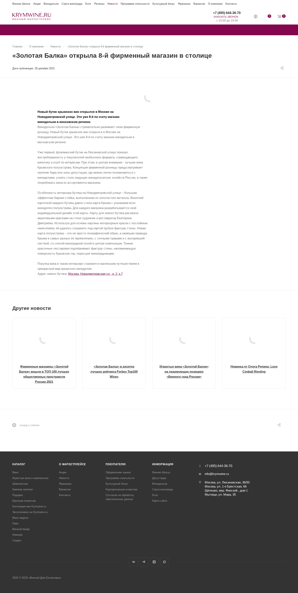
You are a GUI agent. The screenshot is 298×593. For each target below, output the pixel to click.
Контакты (231, 3)
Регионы (99, 3)
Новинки (17, 534)
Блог (88, 3)
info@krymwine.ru (217, 474)
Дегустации (159, 478)
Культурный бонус (163, 3)
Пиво (15, 523)
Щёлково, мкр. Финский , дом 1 (226, 490)
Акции (37, 3)
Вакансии (199, 3)
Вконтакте (133, 562)
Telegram (143, 562)
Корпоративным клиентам (121, 489)
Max (164, 562)
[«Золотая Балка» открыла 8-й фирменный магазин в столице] (149, 97)
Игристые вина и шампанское (30, 478)
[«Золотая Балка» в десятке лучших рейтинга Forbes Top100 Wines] (114, 339)
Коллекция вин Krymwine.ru (29, 506)
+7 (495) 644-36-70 (227, 13)
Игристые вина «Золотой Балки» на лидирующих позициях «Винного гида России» (184, 371)
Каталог (18, 464)
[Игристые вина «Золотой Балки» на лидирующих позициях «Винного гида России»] (184, 339)
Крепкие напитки (22, 489)
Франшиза (184, 3)
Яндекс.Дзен (154, 562)
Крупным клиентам (24, 500)
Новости (112, 3)
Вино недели (20, 517)
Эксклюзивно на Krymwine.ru (30, 512)
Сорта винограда (72, 3)
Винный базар (20, 529)
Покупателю (116, 464)
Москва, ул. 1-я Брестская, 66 (226, 486)
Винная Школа (21, 3)
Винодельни (51, 3)
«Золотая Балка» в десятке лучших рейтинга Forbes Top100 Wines (114, 371)
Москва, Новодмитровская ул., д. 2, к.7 (95, 273)
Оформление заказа (118, 472)
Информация (162, 464)
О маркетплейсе (72, 464)
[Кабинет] (255, 16)
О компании (215, 3)
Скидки (16, 540)
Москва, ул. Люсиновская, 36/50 (227, 482)
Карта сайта (159, 500)
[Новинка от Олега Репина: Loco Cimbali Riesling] (254, 339)
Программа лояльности (135, 3)
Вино (15, 472)
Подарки (17, 495)
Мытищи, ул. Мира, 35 (220, 494)
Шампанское (20, 483)
